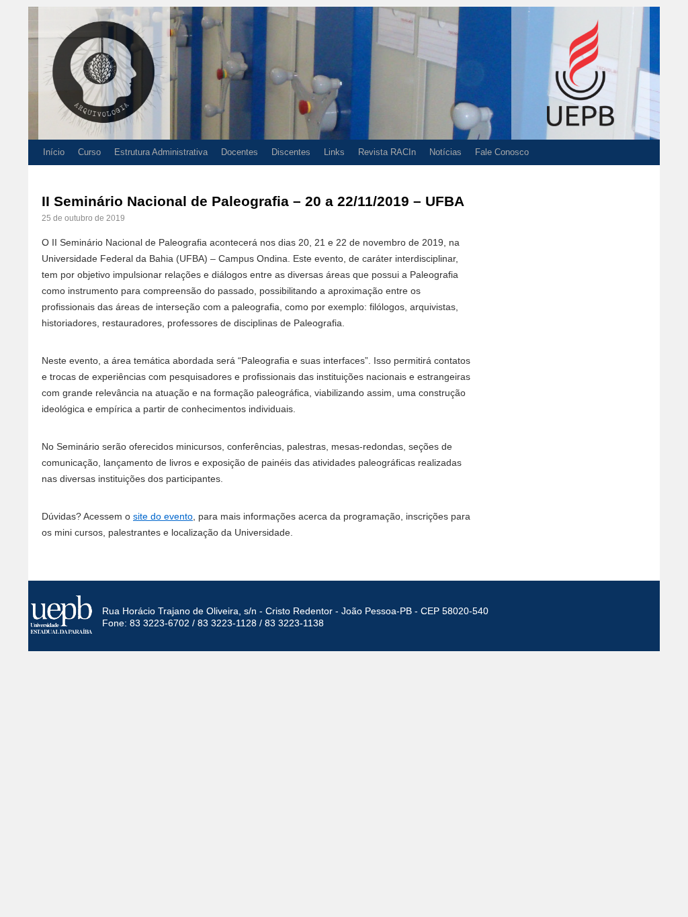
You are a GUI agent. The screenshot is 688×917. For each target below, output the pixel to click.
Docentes (239, 152)
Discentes (290, 152)
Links (334, 152)
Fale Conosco (502, 152)
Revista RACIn (387, 152)
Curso (89, 152)
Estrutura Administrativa (161, 152)
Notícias (445, 152)
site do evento (163, 516)
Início (53, 152)
